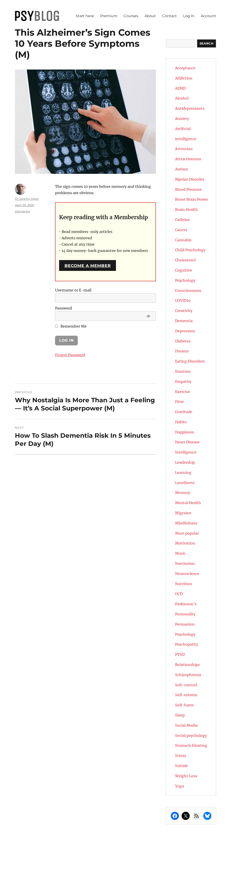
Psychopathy (186, 644)
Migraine (183, 513)
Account (208, 16)
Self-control (186, 685)
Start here (85, 16)
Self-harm (184, 705)
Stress (180, 755)
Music (180, 553)
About (150, 16)
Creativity (183, 310)
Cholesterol (185, 260)
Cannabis (183, 240)
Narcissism (185, 563)
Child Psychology (190, 250)
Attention (184, 149)
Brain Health (186, 209)
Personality (185, 614)
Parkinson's (185, 604)
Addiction (183, 78)
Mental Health (188, 502)
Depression (185, 331)
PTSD (180, 654)
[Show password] (148, 316)
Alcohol (182, 98)
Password (63, 308)
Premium (108, 16)
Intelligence (185, 452)
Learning (183, 472)
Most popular (187, 533)
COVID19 (183, 300)
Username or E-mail (73, 290)
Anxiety (182, 118)
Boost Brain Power (191, 199)
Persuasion (185, 624)
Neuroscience (187, 573)
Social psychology (191, 735)
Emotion (183, 371)
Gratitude (183, 412)
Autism (181, 169)
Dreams (182, 351)
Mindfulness (186, 523)
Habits (181, 422)
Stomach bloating (191, 745)
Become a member (88, 265)
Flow (179, 401)
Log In (188, 16)
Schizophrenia (188, 675)
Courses (131, 16)
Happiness (184, 432)
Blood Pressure (188, 189)
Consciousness (188, 290)
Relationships (187, 664)
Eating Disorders (190, 361)
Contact (169, 16)
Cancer (181, 230)
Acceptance (185, 68)
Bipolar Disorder (189, 179)
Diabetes (183, 341)
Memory (182, 492)
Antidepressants (189, 108)
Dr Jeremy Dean (27, 198)
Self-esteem (186, 695)
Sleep (180, 715)
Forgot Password (70, 355)
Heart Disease (187, 442)
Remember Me (73, 326)
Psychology (185, 634)
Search (207, 43)
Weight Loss (186, 776)
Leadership (185, 462)
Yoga (179, 786)
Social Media (186, 725)
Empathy (183, 381)
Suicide (181, 765)
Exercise (182, 391)
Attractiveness (188, 159)
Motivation (185, 543)
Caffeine (182, 219)
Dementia (22, 211)
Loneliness (184, 482)
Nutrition (183, 584)
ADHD (180, 88)
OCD (179, 593)
